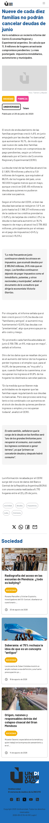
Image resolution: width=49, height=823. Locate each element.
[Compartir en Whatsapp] (20, 527)
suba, (6, 513)
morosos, (17, 513)
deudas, (20, 505)
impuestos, (32, 505)
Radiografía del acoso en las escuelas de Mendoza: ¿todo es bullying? (24, 579)
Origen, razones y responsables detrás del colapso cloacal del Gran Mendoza (21, 720)
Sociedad (8, 98)
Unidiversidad (11, 106)
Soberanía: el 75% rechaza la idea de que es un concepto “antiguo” (24, 648)
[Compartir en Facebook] (28, 527)
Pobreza (23, 98)
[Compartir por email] (35, 527)
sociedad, (8, 505)
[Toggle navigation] (44, 3)
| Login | (33, 815)
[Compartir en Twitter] (14, 527)
